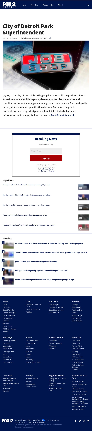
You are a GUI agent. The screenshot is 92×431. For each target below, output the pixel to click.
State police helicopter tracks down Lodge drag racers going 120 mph (44, 280)
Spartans (29, 351)
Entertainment (56, 337)
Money (29, 375)
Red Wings (29, 359)
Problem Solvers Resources (78, 366)
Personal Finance (32, 379)
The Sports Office (32, 341)
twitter (80, 421)
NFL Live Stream (78, 381)
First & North (30, 343)
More (60, 5)
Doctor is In (7, 359)
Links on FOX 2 (8, 362)
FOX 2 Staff (76, 341)
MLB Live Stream (78, 389)
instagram (84, 421)
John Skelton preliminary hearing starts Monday (36, 261)
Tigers (28, 357)
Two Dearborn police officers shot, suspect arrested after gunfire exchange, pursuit (51, 252)
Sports (29, 337)
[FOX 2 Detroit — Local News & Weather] (10, 5)
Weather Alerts (77, 310)
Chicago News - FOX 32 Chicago (57, 380)
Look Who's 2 (54, 313)
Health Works (7, 349)
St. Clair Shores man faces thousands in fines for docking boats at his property (49, 243)
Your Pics (53, 301)
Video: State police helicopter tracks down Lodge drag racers (25, 215)
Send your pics (54, 305)
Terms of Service (47, 171)
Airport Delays (77, 315)
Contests (52, 349)
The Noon (6, 343)
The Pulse (6, 307)
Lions (28, 346)
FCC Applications (78, 359)
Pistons (28, 354)
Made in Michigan (9, 313)
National (6, 321)
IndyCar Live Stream (79, 394)
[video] (83, 187)
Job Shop (75, 351)
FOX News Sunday (9, 329)
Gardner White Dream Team (11, 384)
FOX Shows (53, 341)
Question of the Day (56, 307)
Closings (75, 305)
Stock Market (30, 384)
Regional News (56, 375)
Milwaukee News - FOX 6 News (57, 384)
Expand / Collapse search (88, 5)
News (15, 38)
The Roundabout (9, 315)
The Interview (8, 318)
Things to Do (7, 326)
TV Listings (53, 346)
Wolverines (30, 349)
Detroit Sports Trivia (56, 310)
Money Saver (7, 357)
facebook (75, 421)
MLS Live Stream (78, 409)
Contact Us (76, 343)
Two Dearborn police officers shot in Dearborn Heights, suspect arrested (28, 225)
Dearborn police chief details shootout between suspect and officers (27, 195)
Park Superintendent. (62, 115)
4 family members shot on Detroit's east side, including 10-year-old (26, 185)
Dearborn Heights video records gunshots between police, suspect (26, 205)
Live (28, 301)
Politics (5, 332)
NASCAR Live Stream (79, 391)
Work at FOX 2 (77, 346)
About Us (76, 337)
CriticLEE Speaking (55, 343)
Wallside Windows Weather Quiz (9, 380)
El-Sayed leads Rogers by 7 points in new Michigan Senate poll (41, 271)
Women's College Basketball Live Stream (80, 403)
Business (6, 323)
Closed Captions (77, 362)
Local (5, 305)
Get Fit (5, 354)
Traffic (74, 313)
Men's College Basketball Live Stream (80, 398)
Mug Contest (7, 346)
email (88, 421)
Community (76, 354)
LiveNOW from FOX (33, 309)
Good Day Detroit (9, 341)
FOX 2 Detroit (7, 38)
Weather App (76, 307)
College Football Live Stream (79, 385)
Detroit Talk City (8, 310)
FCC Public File (77, 357)
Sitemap (75, 370)
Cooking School (8, 351)
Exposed (6, 391)
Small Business (31, 387)
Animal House (77, 321)
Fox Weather (76, 318)
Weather (76, 301)
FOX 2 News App (78, 349)
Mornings (7, 337)
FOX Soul (29, 312)
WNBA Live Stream (79, 406)
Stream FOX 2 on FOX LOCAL (34, 306)
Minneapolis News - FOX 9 (56, 389)
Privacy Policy (48, 169)
